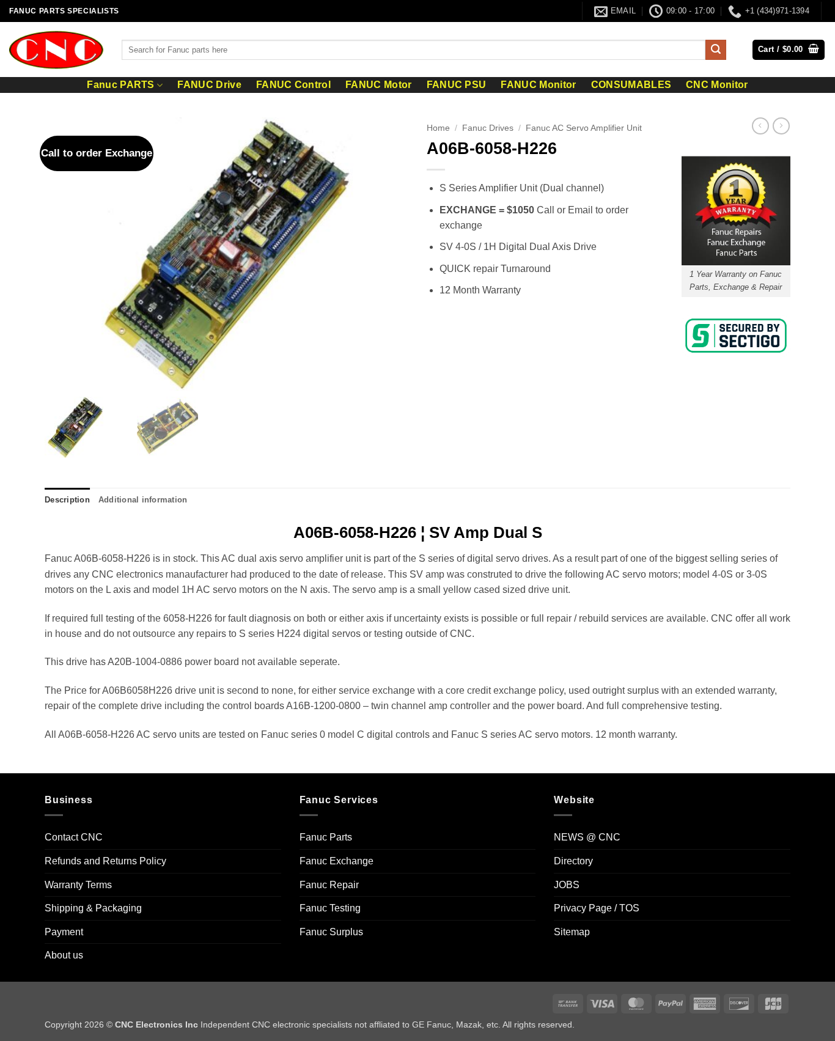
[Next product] (760, 125)
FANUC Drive (209, 85)
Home (438, 128)
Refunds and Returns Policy (105, 861)
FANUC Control (293, 85)
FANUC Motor (378, 85)
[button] (788, 50)
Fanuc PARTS (121, 84)
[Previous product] (781, 125)
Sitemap (572, 932)
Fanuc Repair (329, 885)
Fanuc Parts (326, 837)
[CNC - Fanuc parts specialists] (56, 49)
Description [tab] (67, 499)
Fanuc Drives (487, 128)
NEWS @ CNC (587, 837)
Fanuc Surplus (331, 932)
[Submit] (715, 50)
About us (64, 955)
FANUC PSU (457, 85)
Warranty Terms (78, 885)
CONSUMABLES (631, 85)
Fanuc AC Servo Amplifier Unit (584, 128)
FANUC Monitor (538, 85)
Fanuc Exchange (336, 861)
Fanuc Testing (330, 908)
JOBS (566, 885)
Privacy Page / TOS (596, 908)
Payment (64, 932)
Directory (573, 861)
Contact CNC (74, 837)
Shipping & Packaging (93, 908)
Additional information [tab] (143, 499)
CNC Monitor (717, 85)
